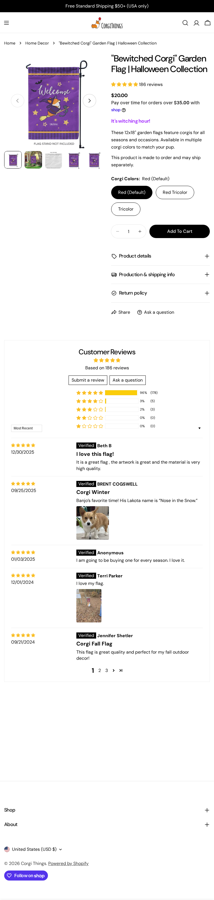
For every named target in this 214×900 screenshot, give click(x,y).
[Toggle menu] (6, 22)
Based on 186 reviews (107, 368)
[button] (125, 84)
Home (9, 43)
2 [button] (99, 670)
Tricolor (125, 209)
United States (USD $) (34, 849)
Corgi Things (33, 863)
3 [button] (106, 670)
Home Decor (37, 43)
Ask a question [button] (128, 380)
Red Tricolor (175, 192)
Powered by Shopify (68, 863)
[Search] (185, 22)
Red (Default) (131, 192)
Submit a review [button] (88, 380)
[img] (23, 445)
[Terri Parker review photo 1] (88, 605)
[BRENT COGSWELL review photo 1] (92, 523)
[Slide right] (89, 100)
